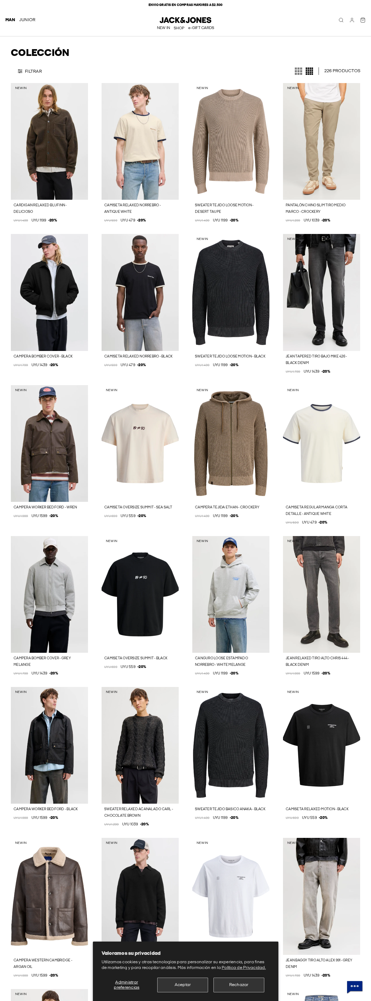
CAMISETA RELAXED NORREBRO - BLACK (138, 356)
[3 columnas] (298, 71)
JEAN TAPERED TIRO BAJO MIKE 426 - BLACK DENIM (316, 359)
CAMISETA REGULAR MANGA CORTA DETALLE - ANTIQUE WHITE (316, 510)
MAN (10, 20)
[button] (14, 141)
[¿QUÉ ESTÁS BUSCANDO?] (341, 20)
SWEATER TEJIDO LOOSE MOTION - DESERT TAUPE (224, 208)
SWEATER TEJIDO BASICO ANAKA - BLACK (230, 809)
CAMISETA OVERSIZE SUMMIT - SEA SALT (138, 507)
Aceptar (183, 984)
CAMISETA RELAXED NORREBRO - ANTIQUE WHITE (132, 208)
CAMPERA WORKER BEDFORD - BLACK (46, 809)
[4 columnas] (309, 71)
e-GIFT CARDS (201, 28)
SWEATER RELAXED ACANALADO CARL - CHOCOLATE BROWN (138, 812)
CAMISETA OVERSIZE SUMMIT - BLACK (135, 658)
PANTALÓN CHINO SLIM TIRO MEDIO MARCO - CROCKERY (316, 208)
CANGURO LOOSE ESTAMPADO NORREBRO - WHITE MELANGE (221, 661)
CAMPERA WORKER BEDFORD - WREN (45, 507)
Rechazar (239, 984)
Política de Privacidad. (244, 967)
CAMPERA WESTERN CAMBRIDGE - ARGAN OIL (43, 963)
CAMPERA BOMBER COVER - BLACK (43, 356)
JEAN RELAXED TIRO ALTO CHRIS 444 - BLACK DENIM (317, 661)
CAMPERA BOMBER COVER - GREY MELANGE (42, 661)
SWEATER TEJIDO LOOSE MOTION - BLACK (230, 356)
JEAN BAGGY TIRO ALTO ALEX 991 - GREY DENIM (319, 963)
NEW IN (163, 28)
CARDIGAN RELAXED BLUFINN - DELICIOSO (40, 208)
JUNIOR (27, 20)
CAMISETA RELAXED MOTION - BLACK (317, 809)
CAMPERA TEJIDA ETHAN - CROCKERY (227, 507)
